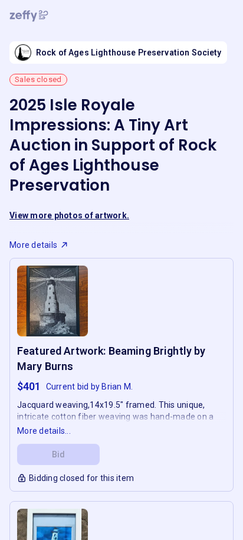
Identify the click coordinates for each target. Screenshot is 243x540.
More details (33, 245)
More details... (44, 431)
